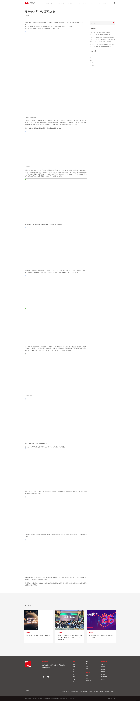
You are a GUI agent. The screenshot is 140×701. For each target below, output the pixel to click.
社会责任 (92, 60)
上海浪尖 (103, 669)
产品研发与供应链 (74, 691)
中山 (74, 671)
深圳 (74, 664)
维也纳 (87, 678)
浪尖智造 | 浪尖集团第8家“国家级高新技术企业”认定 (102, 37)
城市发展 (101, 691)
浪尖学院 (92, 65)
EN (109, 3)
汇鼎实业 (103, 666)
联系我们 (112, 691)
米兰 (87, 675)
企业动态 (27, 15)
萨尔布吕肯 (88, 680)
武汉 (87, 663)
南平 (74, 674)
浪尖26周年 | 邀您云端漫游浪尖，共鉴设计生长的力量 (101, 636)
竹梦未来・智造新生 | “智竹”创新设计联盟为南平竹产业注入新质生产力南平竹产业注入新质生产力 (70, 637)
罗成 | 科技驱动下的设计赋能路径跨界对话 (100, 35)
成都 (87, 661)
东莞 (74, 669)
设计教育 (96, 691)
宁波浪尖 (103, 674)
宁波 (74, 679)
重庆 (74, 681)
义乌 (74, 676)
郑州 (87, 668)
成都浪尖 (103, 671)
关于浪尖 (107, 691)
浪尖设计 (103, 664)
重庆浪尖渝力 (104, 676)
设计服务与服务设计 (65, 691)
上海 (87, 666)
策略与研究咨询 (83, 691)
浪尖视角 (92, 58)
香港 (74, 666)
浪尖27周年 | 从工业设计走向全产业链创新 (100, 32)
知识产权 (90, 691)
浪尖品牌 (103, 679)
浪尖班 (91, 62)
